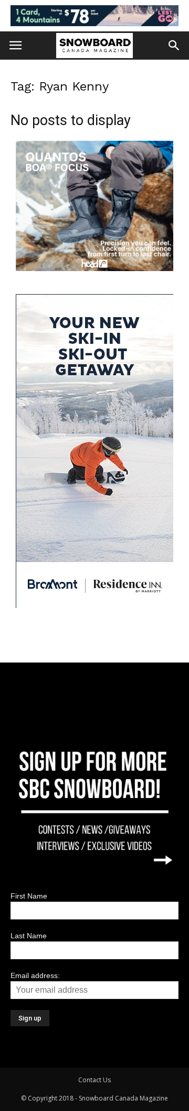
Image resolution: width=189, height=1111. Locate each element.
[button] (174, 45)
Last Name (28, 936)
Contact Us (94, 1079)
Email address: (35, 975)
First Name (28, 896)
